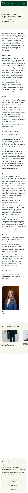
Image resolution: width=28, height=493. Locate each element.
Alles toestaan (14, 489)
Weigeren (14, 481)
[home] (8, 3)
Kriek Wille (17, 274)
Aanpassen (14, 485)
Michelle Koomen (20, 276)
